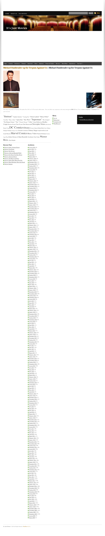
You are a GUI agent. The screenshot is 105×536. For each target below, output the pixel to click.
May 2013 (31, 432)
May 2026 (31, 153)
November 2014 (33, 399)
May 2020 (31, 284)
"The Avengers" (46, 120)
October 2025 (32, 166)
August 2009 (32, 516)
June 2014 (31, 408)
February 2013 (32, 438)
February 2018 (32, 332)
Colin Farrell (48, 124)
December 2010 (33, 486)
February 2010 (32, 504)
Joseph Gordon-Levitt (42, 130)
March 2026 (32, 156)
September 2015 (33, 382)
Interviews (30, 63)
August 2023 (32, 214)
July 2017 (31, 345)
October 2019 (32, 295)
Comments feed (57, 122)
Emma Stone (41, 128)
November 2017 (33, 338)
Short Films (64, 63)
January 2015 (32, 395)
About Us (14, 13)
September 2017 (33, 342)
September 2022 (33, 234)
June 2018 (31, 325)
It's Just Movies (16, 28)
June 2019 (31, 303)
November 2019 (33, 293)
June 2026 (31, 151)
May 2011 (31, 477)
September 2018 (33, 319)
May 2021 (31, 264)
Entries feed (56, 120)
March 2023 (32, 223)
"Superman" (36, 119)
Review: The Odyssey (10, 151)
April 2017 (31, 351)
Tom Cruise (37, 137)
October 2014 (32, 401)
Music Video (32, 133)
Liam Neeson (7, 134)
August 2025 (32, 169)
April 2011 (31, 479)
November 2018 (33, 316)
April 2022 (31, 243)
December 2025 (33, 162)
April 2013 (31, 434)
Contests (11, 63)
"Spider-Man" (19, 120)
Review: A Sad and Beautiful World (13, 153)
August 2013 (32, 427)
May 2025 (31, 175)
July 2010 (31, 495)
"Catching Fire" (26, 117)
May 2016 (31, 371)
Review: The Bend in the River (12, 158)
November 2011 (33, 466)
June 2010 (31, 497)
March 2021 (32, 267)
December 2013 (33, 419)
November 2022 (33, 230)
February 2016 (32, 377)
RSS (98, 13)
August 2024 (32, 192)
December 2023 (33, 206)
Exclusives (17, 63)
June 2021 (31, 262)
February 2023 (32, 225)
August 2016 (32, 366)
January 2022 (32, 249)
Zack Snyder (12, 140)
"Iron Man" (5, 120)
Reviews (58, 63)
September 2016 (33, 364)
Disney (27, 127)
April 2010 (31, 501)
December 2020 (33, 271)
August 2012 (32, 449)
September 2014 (33, 403)
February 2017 (32, 354)
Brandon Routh (11, 124)
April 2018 (31, 329)
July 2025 (31, 171)
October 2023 (32, 210)
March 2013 (32, 436)
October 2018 (32, 317)
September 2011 (33, 469)
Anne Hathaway (37, 122)
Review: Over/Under (9, 149)
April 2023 (31, 221)
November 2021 (33, 253)
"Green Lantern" (34, 117)
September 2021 (33, 256)
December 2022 (33, 229)
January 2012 (32, 462)
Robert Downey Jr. (13, 137)
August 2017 (32, 343)
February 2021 (32, 269)
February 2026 (32, 158)
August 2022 (32, 236)
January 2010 (32, 506)
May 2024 (31, 197)
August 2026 (32, 147)
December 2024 (33, 184)
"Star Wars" (27, 120)
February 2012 (32, 460)
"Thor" (17, 122)
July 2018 (31, 323)
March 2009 (32, 517)
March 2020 (32, 286)
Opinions (41, 63)
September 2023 (33, 212)
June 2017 (31, 347)
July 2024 (31, 193)
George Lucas (15, 130)
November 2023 (33, 208)
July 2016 (31, 367)
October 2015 (32, 380)
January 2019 (32, 312)
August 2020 (32, 279)
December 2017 (33, 336)
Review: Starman (9, 164)
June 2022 (31, 240)
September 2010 (33, 491)
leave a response (86, 109)
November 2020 (33, 273)
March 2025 (32, 179)
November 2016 (33, 360)
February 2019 (32, 310)
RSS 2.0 (73, 109)
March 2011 (32, 480)
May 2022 (31, 242)
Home (7, 13)
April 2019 (31, 306)
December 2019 (33, 292)
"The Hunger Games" (9, 122)
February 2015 (32, 393)
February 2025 (32, 180)
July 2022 (31, 238)
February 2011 (32, 482)
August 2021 (32, 258)
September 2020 (33, 277)
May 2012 (31, 454)
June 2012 (31, 453)
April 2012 (31, 456)
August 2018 (32, 321)
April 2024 (31, 199)
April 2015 (31, 392)
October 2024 (32, 188)
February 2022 (32, 247)
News (36, 63)
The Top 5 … (80, 63)
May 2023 (31, 219)
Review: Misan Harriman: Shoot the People (15, 162)
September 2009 (33, 514)
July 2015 (31, 386)
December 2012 (33, 442)
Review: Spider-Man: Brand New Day (13, 160)
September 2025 (33, 167)
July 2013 (31, 429)
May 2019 (31, 304)
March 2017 (32, 353)
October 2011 (32, 467)
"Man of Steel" (12, 120)
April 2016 (31, 373)
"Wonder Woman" (23, 122)
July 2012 (31, 451)
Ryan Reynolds (23, 137)
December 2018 (33, 314)
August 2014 (32, 404)
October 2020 (32, 275)
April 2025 (31, 177)
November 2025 (33, 164)
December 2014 (33, 397)
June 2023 (31, 217)
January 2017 (32, 356)
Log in (55, 118)
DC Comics (16, 127)
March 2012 (32, 458)
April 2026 (31, 155)
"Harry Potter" (44, 117)
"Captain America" (17, 117)
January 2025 (32, 182)
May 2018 (31, 327)
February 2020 (32, 288)
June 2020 (31, 282)
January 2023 (32, 227)
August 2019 (32, 299)
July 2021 (31, 260)
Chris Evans (19, 124)
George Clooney (7, 130)
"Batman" (7, 116)
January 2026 (32, 160)
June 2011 (31, 475)
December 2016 (33, 358)
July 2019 (31, 301)
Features (24, 63)
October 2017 (32, 340)
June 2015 (31, 388)
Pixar (7, 137)
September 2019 (33, 297)
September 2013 (33, 425)
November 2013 (33, 421)
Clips (5, 63)
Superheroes (72, 63)
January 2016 (32, 379)
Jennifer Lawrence (23, 130)
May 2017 (31, 349)
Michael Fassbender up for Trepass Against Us (25, 67)
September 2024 (33, 190)
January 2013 (32, 440)
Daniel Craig (6, 128)
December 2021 (33, 251)
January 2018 (32, 334)
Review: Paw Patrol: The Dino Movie (13, 155)
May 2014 (31, 410)
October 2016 (32, 362)
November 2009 (33, 510)
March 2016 (32, 375)
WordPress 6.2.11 (26, 526)
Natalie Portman (41, 134)
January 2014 (32, 417)
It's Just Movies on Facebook (87, 119)
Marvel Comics (19, 133)
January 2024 (32, 205)
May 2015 (31, 390)
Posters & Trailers (50, 63)
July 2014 (31, 406)
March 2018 (32, 330)
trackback (94, 109)
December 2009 (33, 508)
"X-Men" (30, 122)
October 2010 (32, 490)
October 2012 (32, 445)
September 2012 (33, 447)
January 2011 (32, 484)
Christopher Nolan (38, 124)
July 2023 (31, 216)
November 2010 (33, 488)
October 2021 (32, 255)
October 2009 (32, 512)
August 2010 (32, 493)
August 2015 (32, 384)
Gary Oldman (47, 128)
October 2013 (32, 423)
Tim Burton (30, 137)
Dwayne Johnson (34, 128)
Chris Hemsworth (27, 124)
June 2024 (31, 195)
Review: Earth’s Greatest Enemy (12, 147)
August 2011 (32, 471)
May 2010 (31, 499)
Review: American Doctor (11, 156)
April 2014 (31, 412)
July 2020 (31, 280)
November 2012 (33, 443)
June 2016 (31, 369)
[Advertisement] (52, 4)
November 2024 (33, 186)
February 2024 (32, 203)
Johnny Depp (33, 130)
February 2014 (32, 416)
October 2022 (32, 232)
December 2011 (33, 464)
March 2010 (32, 503)
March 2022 (32, 245)
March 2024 (32, 201)
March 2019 (32, 308)
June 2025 (31, 173)
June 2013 (31, 430)
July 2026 (31, 149)
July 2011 (31, 473)
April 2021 (31, 266)
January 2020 (32, 290)
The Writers (23, 13)
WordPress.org (57, 123)
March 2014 (32, 414)
